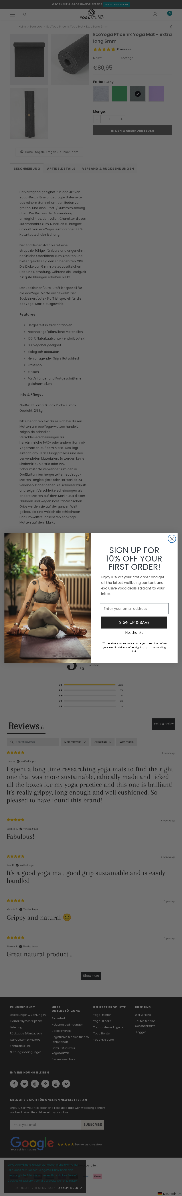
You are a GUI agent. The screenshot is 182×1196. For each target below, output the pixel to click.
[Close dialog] (172, 539)
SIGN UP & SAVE (134, 622)
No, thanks (134, 632)
